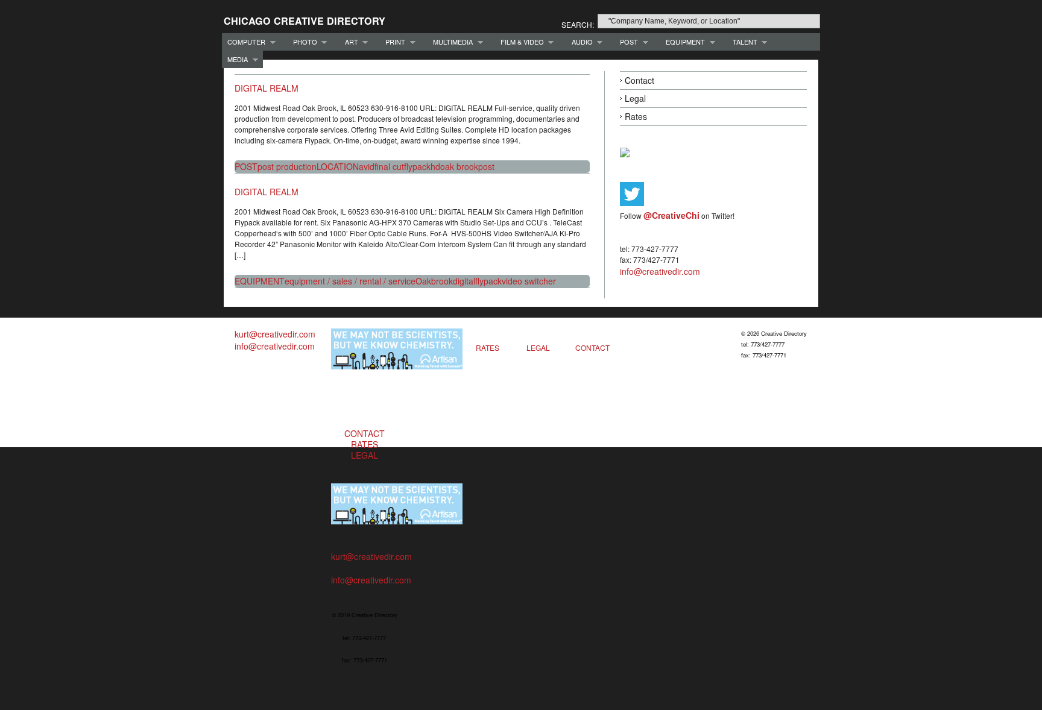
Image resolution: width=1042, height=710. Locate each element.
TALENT (742, 42)
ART (348, 42)
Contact (639, 80)
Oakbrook (434, 281)
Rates (636, 116)
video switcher (529, 281)
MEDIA (235, 59)
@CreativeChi (671, 215)
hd (435, 166)
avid (366, 166)
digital (464, 281)
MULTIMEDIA (450, 42)
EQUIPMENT (682, 42)
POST (626, 42)
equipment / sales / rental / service (350, 281)
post (486, 166)
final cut (389, 166)
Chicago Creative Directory (304, 21)
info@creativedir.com (660, 271)
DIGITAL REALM (266, 88)
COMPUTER (243, 42)
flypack (417, 166)
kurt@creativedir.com (275, 334)
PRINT (392, 42)
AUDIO (579, 42)
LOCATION (338, 166)
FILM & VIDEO (519, 42)
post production (287, 166)
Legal (635, 98)
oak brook (459, 166)
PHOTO (302, 42)
